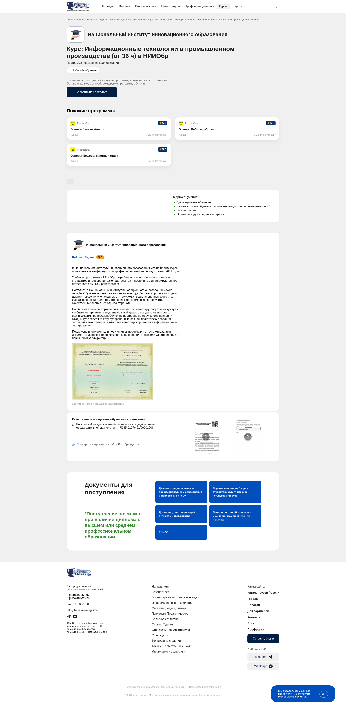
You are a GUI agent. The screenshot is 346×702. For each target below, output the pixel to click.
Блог (250, 623)
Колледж (108, 6)
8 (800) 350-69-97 (78, 595)
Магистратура (170, 6)
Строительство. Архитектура (171, 629)
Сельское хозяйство (165, 619)
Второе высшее (145, 6)
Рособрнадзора (128, 444)
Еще (235, 6)
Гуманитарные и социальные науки (175, 597)
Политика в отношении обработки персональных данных (154, 687)
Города (252, 598)
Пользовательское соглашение (205, 687)
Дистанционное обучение (82, 19)
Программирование (160, 19)
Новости (253, 604)
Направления (161, 586)
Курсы (223, 6)
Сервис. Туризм (162, 624)
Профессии (255, 629)
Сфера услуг (160, 635)
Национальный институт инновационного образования (157, 34)
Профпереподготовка (199, 6)
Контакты (254, 617)
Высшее (124, 6)
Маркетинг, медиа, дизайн (169, 608)
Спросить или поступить (92, 92)
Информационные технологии (128, 19)
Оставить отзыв (263, 638)
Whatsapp (260, 666)
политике (300, 696)
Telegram (260, 656)
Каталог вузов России (263, 592)
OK (323, 694)
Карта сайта (256, 586)
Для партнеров (258, 611)
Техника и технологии (166, 640)
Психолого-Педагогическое (170, 613)
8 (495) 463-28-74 (78, 598)
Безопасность (161, 591)
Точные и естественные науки (172, 646)
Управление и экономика (168, 651)
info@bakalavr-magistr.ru (83, 610)
